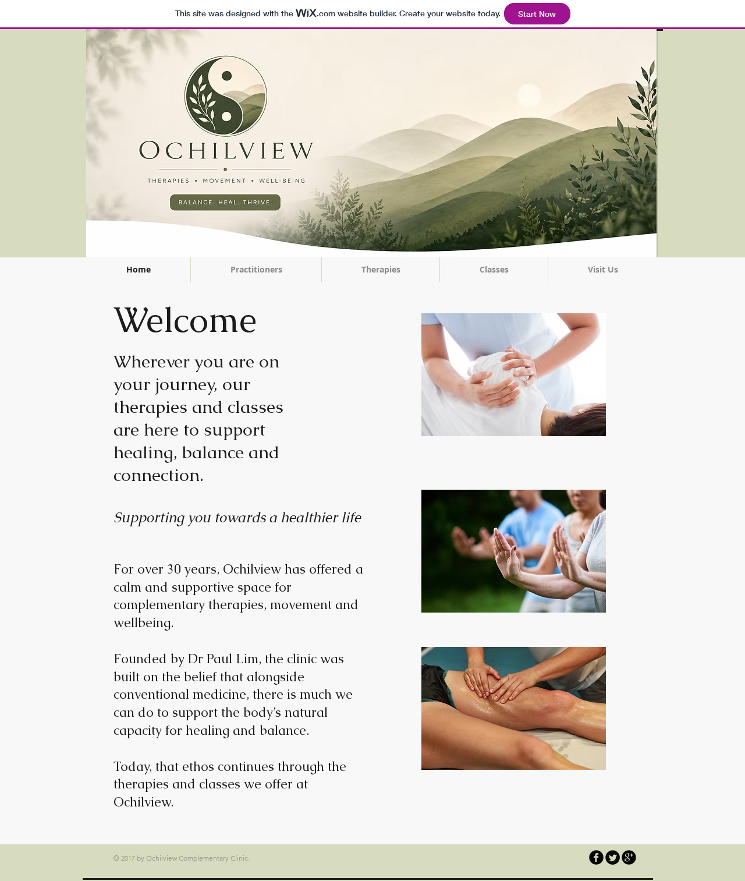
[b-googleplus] (629, 857)
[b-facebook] (596, 857)
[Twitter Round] (612, 857)
